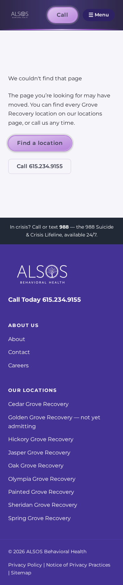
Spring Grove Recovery (39, 518)
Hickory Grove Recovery (40, 439)
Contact (19, 352)
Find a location (40, 143)
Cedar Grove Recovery (38, 404)
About (16, 339)
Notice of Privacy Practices (78, 565)
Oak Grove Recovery (36, 465)
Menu (98, 15)
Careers (18, 365)
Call (62, 15)
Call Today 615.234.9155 (44, 299)
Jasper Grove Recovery (39, 452)
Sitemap (21, 573)
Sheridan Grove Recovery (42, 505)
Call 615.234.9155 (40, 166)
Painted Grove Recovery (41, 492)
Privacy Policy (25, 565)
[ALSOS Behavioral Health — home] (19, 15)
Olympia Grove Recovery (42, 479)
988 (64, 227)
